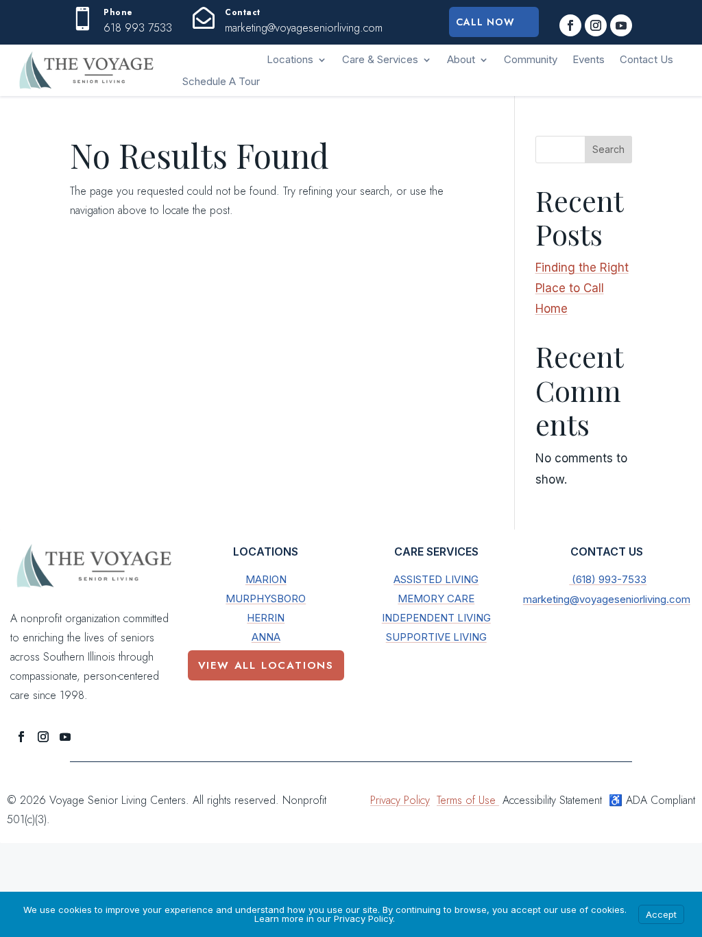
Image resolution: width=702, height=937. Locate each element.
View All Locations (266, 665)
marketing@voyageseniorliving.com (606, 599)
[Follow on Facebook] (570, 25)
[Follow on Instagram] (596, 25)
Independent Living (436, 617)
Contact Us (646, 59)
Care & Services (380, 59)
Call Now (485, 22)
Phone (118, 12)
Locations (290, 59)
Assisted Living (436, 579)
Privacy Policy (400, 800)
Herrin (266, 617)
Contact (243, 12)
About (461, 59)
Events (588, 59)
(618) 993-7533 (607, 579)
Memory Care (436, 598)
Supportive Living (436, 636)
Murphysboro (266, 598)
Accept (661, 914)
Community (530, 59)
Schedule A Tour (221, 81)
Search (608, 149)
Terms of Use (468, 800)
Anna (266, 636)
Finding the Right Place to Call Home (582, 288)
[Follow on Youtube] (621, 25)
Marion (266, 579)
